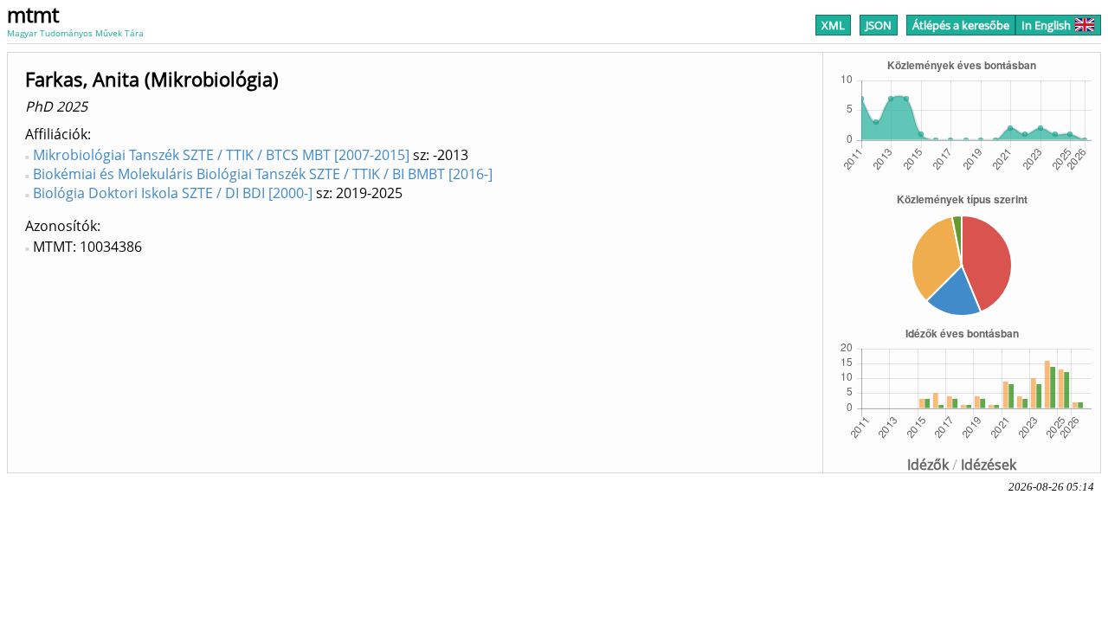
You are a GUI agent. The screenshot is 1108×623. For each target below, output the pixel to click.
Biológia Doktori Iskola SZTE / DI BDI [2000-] (172, 192)
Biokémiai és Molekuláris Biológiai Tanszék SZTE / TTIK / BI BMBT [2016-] (263, 173)
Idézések (988, 464)
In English (1046, 25)
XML (833, 25)
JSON (879, 25)
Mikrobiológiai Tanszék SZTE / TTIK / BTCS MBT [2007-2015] (221, 154)
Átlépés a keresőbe (960, 25)
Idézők (928, 464)
